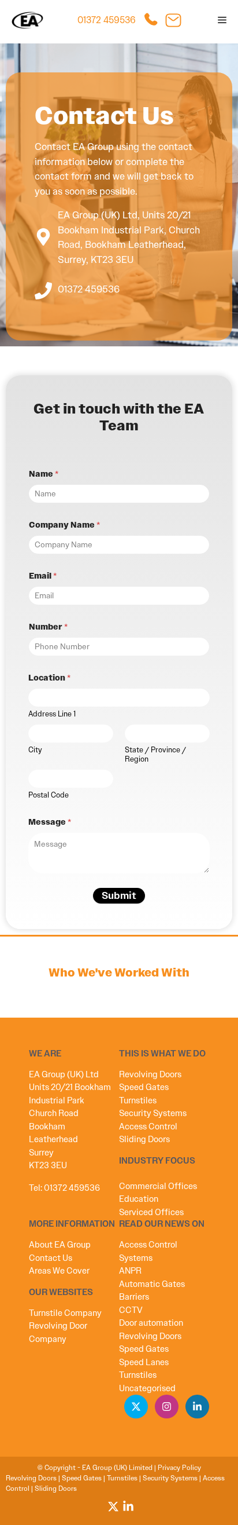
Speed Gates (144, 1087)
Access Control (148, 1126)
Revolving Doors (150, 1074)
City (35, 750)
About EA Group (60, 1244)
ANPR (130, 1271)
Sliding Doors (144, 1139)
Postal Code (48, 795)
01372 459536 (106, 20)
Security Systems (153, 1113)
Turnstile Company (65, 1313)
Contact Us (50, 1258)
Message (49, 822)
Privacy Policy (179, 1467)
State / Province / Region (155, 754)
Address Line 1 (52, 714)
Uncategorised (147, 1388)
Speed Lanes (144, 1362)
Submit (119, 895)
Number (48, 627)
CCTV (131, 1310)
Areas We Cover (59, 1271)
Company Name (64, 525)
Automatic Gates (152, 1284)
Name (43, 474)
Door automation (151, 1323)
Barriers (134, 1297)
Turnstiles (138, 1100)
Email (43, 576)
